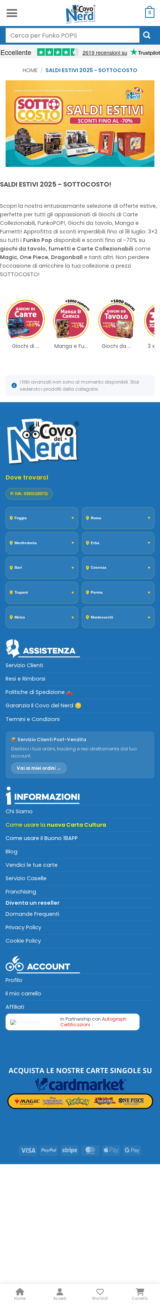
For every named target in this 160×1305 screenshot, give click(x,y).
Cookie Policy (23, 940)
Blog (11, 851)
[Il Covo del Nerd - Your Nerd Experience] (80, 13)
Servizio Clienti (24, 665)
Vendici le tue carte (32, 865)
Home (30, 70)
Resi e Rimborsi (25, 678)
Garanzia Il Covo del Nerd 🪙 (43, 705)
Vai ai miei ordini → (39, 768)
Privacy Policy (23, 927)
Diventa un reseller (33, 903)
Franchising (21, 891)
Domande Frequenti (32, 914)
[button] (12, 13)
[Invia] (147, 35)
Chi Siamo (19, 811)
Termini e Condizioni (33, 719)
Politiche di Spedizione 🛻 (39, 692)
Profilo (14, 980)
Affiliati (15, 1007)
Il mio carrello (23, 993)
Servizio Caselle (26, 878)
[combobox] (73, 35)
